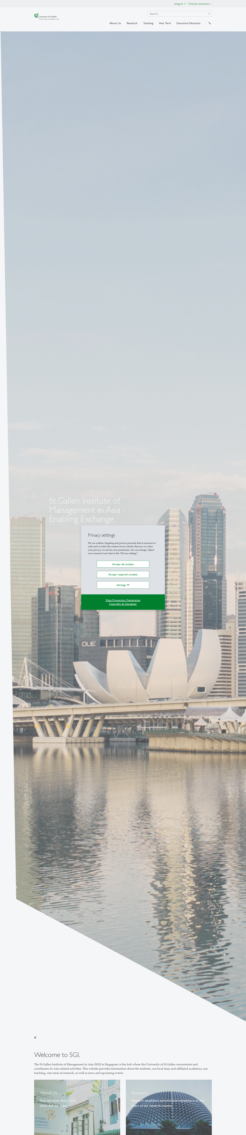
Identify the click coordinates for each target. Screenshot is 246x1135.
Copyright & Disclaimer (123, 604)
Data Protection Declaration (123, 600)
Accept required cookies (123, 574)
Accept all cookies (123, 564)
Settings (122, 585)
